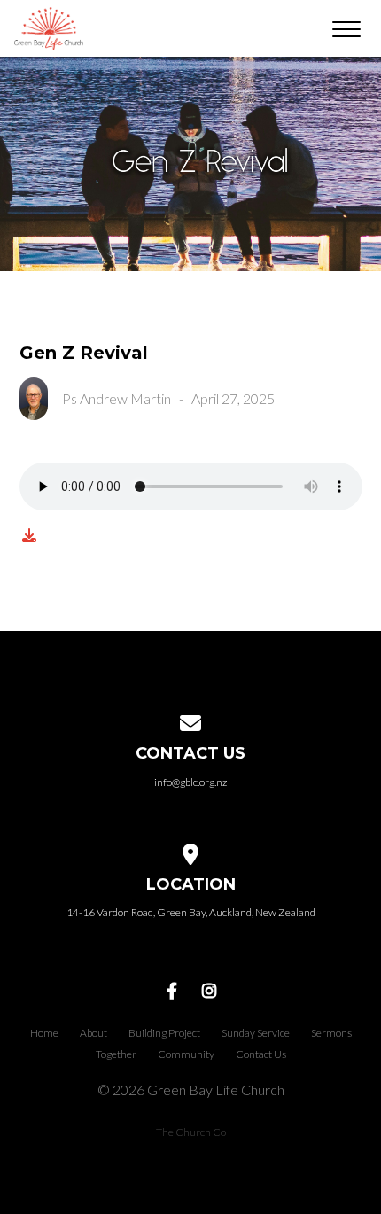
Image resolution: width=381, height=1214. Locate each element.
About (93, 1032)
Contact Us (261, 1054)
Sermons (331, 1032)
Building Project (164, 1032)
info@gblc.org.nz (190, 782)
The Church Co (191, 1132)
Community (186, 1054)
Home (44, 1032)
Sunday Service (256, 1032)
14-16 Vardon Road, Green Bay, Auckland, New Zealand (190, 912)
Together (116, 1054)
